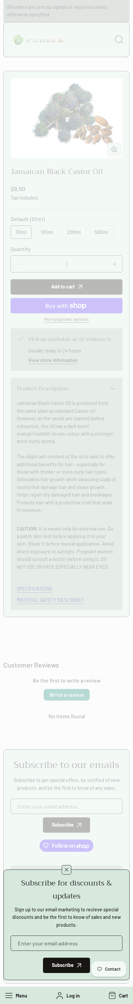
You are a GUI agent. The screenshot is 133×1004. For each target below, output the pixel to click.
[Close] (66, 870)
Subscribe (63, 965)
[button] (117, 995)
